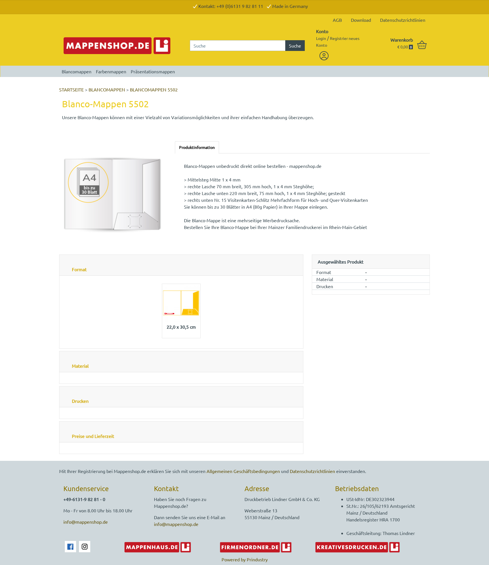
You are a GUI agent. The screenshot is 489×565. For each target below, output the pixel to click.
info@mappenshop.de (85, 522)
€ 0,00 (404, 46)
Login (321, 38)
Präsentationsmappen (153, 71)
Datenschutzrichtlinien (402, 20)
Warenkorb (402, 39)
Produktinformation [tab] (197, 147)
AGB (337, 20)
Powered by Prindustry (245, 559)
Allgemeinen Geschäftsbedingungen (243, 471)
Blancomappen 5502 (154, 89)
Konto (322, 31)
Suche (295, 45)
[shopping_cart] (422, 45)
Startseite (72, 89)
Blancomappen (76, 71)
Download (361, 20)
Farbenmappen (111, 71)
